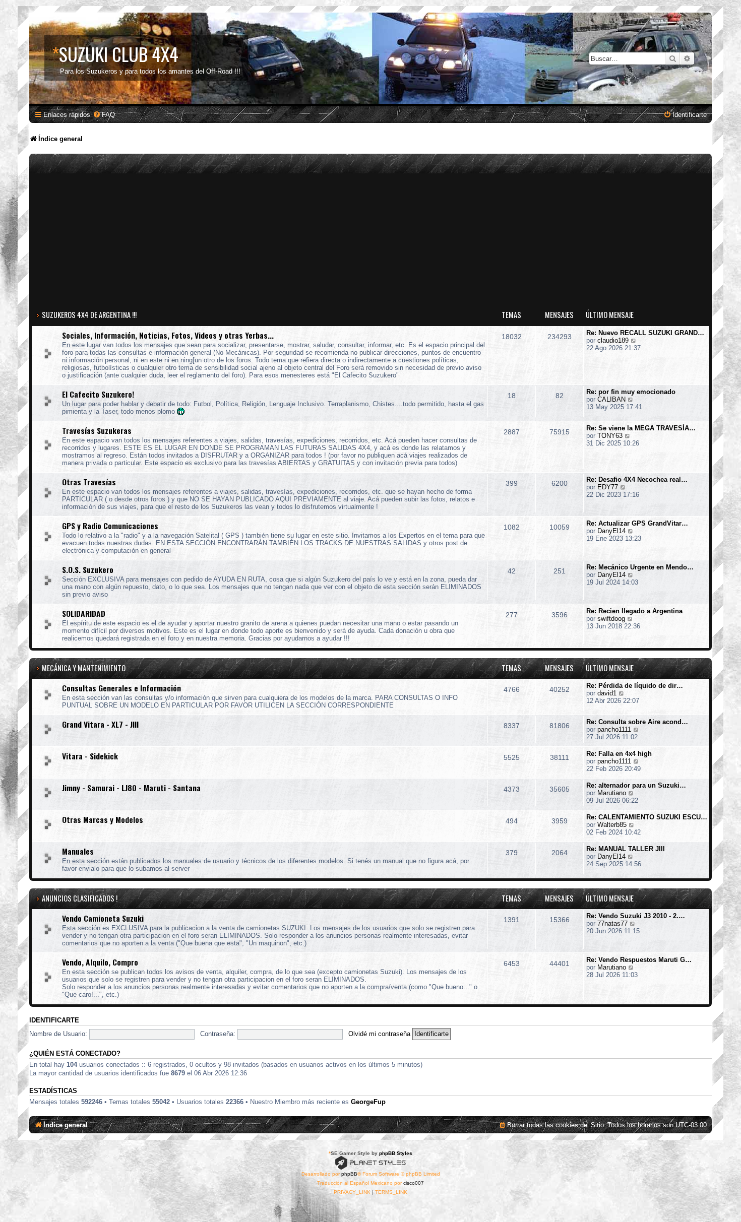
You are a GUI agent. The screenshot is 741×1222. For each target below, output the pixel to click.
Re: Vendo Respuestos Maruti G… (639, 959)
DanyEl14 (611, 531)
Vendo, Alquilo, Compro (100, 962)
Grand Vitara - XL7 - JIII (100, 724)
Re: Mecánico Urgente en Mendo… (640, 567)
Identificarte (54, 1020)
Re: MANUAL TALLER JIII (625, 849)
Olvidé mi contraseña (379, 1034)
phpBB (349, 1174)
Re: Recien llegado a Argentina (634, 611)
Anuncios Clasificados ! (79, 898)
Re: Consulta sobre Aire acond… (637, 722)
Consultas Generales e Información (121, 688)
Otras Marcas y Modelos (102, 819)
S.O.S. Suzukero (87, 569)
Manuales (78, 851)
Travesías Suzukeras (97, 430)
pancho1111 (614, 729)
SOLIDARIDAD (83, 613)
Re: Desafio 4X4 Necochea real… (637, 479)
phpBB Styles (395, 1153)
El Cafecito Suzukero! (98, 394)
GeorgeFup (368, 1102)
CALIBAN (611, 399)
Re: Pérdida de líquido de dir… (634, 685)
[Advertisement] (370, 231)
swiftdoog (611, 618)
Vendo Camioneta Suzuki (103, 918)
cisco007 (413, 1183)
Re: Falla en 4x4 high (619, 753)
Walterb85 (612, 824)
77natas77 (612, 923)
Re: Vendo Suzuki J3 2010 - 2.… (635, 916)
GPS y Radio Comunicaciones (110, 526)
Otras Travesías (89, 482)
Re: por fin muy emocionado (630, 392)
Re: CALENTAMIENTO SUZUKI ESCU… (646, 817)
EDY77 (607, 487)
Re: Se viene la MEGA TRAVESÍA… (641, 428)
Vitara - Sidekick (90, 756)
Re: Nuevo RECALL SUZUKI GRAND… (645, 333)
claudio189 (613, 340)
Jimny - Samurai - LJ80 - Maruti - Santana (131, 788)
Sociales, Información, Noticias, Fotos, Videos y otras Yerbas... (168, 335)
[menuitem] (104, 114)
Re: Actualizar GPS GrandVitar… (637, 523)
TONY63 (610, 435)
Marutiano (611, 793)
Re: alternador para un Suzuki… (636, 785)
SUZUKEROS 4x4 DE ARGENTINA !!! (89, 314)
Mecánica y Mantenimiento (84, 668)
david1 (606, 693)
